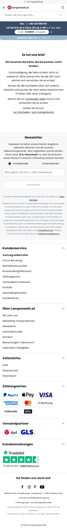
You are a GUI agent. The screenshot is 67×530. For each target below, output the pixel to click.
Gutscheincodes (12, 331)
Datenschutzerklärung (49, 233)
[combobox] (33, 15)
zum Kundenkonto (43, 112)
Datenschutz (10, 370)
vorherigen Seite (36, 99)
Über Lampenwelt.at (18, 308)
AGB (5, 365)
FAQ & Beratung (12, 260)
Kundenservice (14, 248)
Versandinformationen (16, 282)
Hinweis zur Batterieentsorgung (34, 497)
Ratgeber (23, 348)
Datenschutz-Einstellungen (17, 493)
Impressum (9, 376)
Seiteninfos (11, 358)
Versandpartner (15, 423)
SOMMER (32, 32)
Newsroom (27, 342)
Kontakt (7, 287)
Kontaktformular (45, 230)
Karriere (7, 337)
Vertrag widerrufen (15, 255)
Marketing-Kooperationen (18, 321)
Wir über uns (10, 315)
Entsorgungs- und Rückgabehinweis (34, 502)
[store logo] (19, 7)
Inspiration (8, 348)
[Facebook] (24, 487)
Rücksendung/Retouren (16, 271)
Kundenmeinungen (17, 444)
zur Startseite (21, 112)
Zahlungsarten (11, 276)
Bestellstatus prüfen (14, 266)
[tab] (33, 273)
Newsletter (9, 326)
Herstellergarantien (14, 293)
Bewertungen (10, 342)
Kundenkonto (10, 298)
